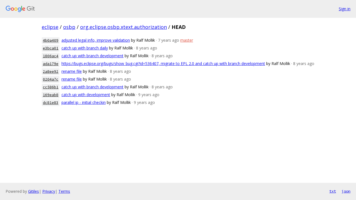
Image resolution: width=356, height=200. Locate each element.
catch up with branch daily (84, 48)
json (346, 191)
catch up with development (85, 94)
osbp (69, 27)
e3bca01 (50, 48)
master (186, 40)
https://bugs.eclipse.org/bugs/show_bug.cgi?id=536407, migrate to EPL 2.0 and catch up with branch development (163, 63)
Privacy (48, 191)
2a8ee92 (50, 71)
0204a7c (50, 79)
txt (332, 191)
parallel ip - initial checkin (83, 102)
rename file (71, 71)
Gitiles (33, 191)
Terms (64, 191)
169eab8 (50, 94)
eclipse (50, 27)
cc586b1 (50, 87)
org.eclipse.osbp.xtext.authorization (123, 27)
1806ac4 (50, 56)
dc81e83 (50, 102)
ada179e (50, 63)
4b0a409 (50, 40)
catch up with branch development (92, 55)
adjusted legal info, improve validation (95, 40)
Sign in (344, 8)
